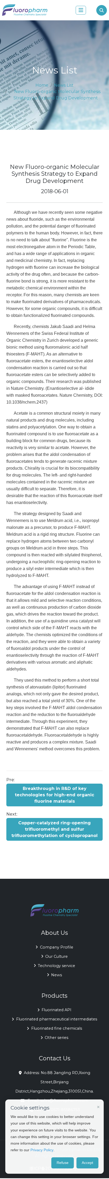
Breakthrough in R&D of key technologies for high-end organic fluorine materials (54, 795)
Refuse (63, 1162)
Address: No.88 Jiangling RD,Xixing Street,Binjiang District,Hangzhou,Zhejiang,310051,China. (54, 1082)
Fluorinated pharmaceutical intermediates (56, 1019)
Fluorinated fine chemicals (56, 1028)
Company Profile (56, 947)
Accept (87, 1162)
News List (64, 85)
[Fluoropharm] (24, 10)
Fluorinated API (56, 1009)
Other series (56, 1037)
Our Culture (56, 956)
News (56, 975)
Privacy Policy (41, 1150)
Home (41, 85)
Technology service (56, 965)
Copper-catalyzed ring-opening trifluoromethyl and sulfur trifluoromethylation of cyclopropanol (54, 829)
